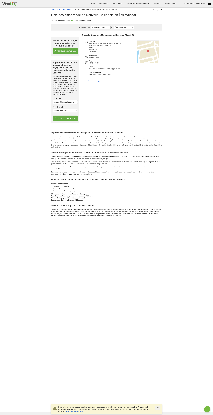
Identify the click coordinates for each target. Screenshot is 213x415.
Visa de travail (117, 4)
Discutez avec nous (82, 21)
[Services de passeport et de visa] (9, 4)
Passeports (103, 4)
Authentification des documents (138, 4)
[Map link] (148, 52)
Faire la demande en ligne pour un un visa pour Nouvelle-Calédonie (65, 43)
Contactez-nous (170, 4)
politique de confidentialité (74, 411)
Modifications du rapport (93, 81)
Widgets (157, 4)
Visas (93, 4)
